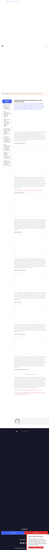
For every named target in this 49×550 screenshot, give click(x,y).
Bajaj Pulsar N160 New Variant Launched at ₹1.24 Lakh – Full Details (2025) (7, 155)
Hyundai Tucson (32, 107)
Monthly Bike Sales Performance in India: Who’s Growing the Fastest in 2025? (7, 123)
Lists (23, 109)
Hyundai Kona (24, 107)
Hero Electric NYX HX (35, 105)
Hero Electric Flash (25, 105)
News (7, 93)
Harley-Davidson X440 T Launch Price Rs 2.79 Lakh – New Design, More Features (7, 147)
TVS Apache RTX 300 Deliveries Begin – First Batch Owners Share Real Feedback (7, 139)
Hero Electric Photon (40, 106)
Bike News (23, 103)
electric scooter (38, 109)
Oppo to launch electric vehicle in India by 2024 (30, 390)
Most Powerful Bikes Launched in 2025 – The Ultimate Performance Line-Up (7, 131)
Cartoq (27, 394)
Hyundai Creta (17, 107)
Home (3, 93)
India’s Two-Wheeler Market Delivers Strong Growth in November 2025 (7, 163)
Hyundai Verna (17, 109)
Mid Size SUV (27, 109)
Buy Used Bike (39, 547)
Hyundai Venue (40, 107)
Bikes (27, 103)
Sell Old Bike (31, 547)
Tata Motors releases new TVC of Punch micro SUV (31, 190)
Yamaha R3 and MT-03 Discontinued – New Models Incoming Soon (7, 106)
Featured (39, 103)
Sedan (32, 109)
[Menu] (2, 46)
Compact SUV (32, 103)
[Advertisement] (7, 187)
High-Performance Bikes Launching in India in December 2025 (7, 114)
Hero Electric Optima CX (28, 106)
